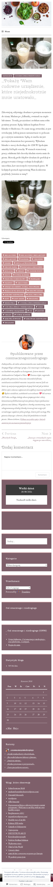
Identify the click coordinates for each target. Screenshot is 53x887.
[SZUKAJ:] (26, 541)
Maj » (15, 728)
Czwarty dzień (13, 850)
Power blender (22, 275)
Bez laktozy (10, 259)
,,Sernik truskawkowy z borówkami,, (21, 754)
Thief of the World (15, 846)
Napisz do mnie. (14, 645)
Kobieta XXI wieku (15, 823)
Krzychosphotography (17, 836)
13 (33, 703)
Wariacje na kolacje (14, 291)
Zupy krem (19, 299)
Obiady (21, 271)
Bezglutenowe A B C (16, 813)
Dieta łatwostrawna (26, 263)
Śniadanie (9, 323)
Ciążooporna (13, 830)
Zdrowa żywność (13, 319)
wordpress (12, 798)
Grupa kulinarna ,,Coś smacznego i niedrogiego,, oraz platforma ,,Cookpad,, (26, 640)
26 (25, 714)
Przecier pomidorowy (15, 279)
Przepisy (9, 283)
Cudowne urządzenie (15, 311)
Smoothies (23, 283)
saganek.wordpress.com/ (17, 816)
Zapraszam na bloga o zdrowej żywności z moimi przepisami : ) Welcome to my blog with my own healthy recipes (26, 807)
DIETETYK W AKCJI (17, 833)
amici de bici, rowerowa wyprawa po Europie (25, 853)
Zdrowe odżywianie (14, 295)
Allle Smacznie (13, 801)
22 (44, 709)
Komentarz (42, 475)
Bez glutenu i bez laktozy (33, 255)
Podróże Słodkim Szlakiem (18, 840)
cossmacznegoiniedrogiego (28, 76)
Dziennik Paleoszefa (16, 795)
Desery (8, 263)
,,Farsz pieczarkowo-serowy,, (18, 767)
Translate (25, 591)
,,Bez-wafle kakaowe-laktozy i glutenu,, (22, 757)
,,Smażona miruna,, (14, 760)
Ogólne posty (36, 271)
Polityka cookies (40, 877)
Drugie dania (11, 267)
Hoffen (40, 311)
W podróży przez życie (17, 857)
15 (44, 703)
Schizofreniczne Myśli (16, 788)
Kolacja (9, 271)
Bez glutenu (10, 255)
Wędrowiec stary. (15, 843)
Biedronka (10, 303)
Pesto (7, 275)
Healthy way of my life (17, 819)
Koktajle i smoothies (32, 267)
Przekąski (35, 279)
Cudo (40, 307)
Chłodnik (38, 259)
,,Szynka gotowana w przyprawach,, (21, 764)
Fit (31, 311)
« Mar (9, 728)
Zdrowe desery (36, 291)
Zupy (7, 299)
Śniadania (33, 299)
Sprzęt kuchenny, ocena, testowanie (22, 287)
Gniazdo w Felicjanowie (17, 826)
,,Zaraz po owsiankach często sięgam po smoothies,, (39, 436)
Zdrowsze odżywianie (36, 319)
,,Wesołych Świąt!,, (9, 435)
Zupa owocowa (35, 295)
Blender (25, 259)
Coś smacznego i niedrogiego (19, 307)
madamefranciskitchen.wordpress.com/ (23, 791)
